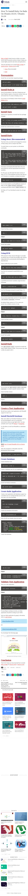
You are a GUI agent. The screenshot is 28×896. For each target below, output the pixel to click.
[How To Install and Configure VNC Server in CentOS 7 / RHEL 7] (21, 843)
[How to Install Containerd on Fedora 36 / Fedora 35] (4, 872)
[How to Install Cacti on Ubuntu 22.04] (4, 878)
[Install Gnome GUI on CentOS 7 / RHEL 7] (21, 816)
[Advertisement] (14, 42)
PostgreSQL (21, 423)
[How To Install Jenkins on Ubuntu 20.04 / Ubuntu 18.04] (20, 711)
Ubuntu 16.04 (12, 66)
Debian (2, 7)
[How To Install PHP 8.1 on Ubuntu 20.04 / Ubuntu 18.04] (7, 697)
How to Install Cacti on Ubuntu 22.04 (15, 876)
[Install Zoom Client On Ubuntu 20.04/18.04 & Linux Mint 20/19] (7, 711)
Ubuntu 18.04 (4, 66)
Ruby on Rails (20, 64)
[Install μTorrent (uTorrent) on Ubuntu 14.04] (21, 829)
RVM (6, 72)
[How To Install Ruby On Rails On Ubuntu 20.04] (20, 725)
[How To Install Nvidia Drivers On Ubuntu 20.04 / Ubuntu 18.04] (20, 697)
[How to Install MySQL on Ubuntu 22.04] (4, 861)
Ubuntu (7, 7)
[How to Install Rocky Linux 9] (4, 867)
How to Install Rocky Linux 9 (14, 865)
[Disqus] (14, 755)
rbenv (6, 69)
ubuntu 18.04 (4, 669)
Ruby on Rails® (4, 58)
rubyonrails (12, 667)
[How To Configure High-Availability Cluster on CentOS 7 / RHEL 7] (7, 843)
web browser (8, 617)
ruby (8, 667)
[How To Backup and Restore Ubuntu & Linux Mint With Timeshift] (7, 725)
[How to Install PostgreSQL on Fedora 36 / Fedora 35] (4, 884)
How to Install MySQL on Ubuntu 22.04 (16, 859)
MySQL (15, 423)
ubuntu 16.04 (18, 667)
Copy (24, 81)
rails (5, 667)
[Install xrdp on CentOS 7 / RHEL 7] (7, 816)
